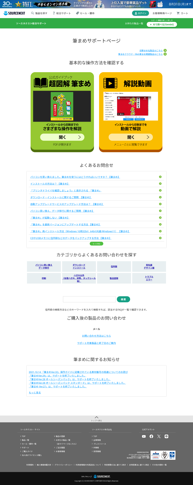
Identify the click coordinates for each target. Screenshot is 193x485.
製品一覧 (25, 440)
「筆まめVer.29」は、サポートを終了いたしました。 (57, 375)
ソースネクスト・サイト (30, 429)
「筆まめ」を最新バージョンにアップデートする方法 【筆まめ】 (65, 224)
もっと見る (96, 243)
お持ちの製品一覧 (134, 23)
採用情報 (97, 451)
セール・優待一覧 (29, 443)
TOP (23, 436)
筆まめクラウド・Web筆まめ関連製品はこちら (140, 54)
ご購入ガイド (27, 451)
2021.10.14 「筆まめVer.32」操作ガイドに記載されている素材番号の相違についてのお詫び (78, 372)
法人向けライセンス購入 (32, 455)
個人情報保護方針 (44, 464)
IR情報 (96, 447)
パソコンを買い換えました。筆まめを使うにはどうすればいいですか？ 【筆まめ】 (75, 177)
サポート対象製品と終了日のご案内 (96, 343)
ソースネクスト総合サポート (31, 23)
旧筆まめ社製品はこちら (151, 50)
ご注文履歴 (60, 447)
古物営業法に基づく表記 (139, 464)
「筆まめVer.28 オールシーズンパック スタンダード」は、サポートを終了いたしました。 (77, 383)
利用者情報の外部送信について (88, 464)
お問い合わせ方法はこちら (96, 335)
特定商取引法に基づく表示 (115, 464)
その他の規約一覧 (159, 464)
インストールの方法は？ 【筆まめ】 (50, 183)
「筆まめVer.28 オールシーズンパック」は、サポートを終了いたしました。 (70, 379)
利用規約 (30, 464)
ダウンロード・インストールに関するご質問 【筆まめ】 (61, 197)
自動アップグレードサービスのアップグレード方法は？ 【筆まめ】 (67, 204)
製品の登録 (60, 436)
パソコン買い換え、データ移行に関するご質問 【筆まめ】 (62, 211)
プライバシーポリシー (63, 464)
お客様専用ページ (162, 13)
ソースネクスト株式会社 (102, 429)
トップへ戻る (96, 420)
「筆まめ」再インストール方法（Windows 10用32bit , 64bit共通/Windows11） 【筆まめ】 (80, 231)
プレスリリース (99, 443)
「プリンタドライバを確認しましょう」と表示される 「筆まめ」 (65, 190)
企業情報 (97, 440)
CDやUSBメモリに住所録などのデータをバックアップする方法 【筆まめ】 (70, 238)
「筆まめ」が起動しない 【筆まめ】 (50, 217)
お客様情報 (60, 451)
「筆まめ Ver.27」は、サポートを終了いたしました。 (58, 386)
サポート (25, 447)
